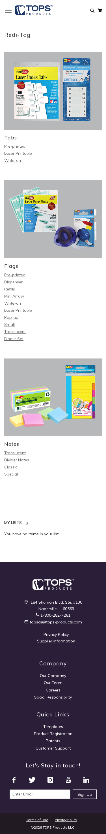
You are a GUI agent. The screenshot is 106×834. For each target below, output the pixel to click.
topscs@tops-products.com (56, 622)
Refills (9, 289)
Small (9, 324)
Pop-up (11, 317)
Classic (10, 467)
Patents (53, 740)
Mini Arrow (14, 296)
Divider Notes (16, 459)
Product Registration (53, 733)
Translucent (15, 331)
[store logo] (34, 10)
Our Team (53, 682)
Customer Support (53, 748)
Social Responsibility (53, 697)
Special (11, 474)
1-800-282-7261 (55, 615)
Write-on (12, 160)
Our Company (53, 675)
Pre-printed (14, 146)
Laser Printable (18, 153)
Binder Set (13, 338)
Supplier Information (56, 641)
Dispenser (13, 282)
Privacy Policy (56, 634)
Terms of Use (37, 820)
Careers (53, 690)
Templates (53, 726)
